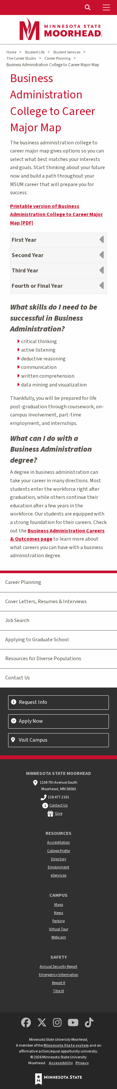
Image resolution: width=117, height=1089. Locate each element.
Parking (58, 921)
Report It (58, 983)
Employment (58, 867)
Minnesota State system (66, 1045)
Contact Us (17, 677)
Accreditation (58, 842)
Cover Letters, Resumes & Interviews (46, 601)
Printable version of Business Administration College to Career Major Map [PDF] (56, 214)
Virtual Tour (58, 929)
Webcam (58, 937)
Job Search (17, 620)
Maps (58, 905)
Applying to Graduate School (37, 639)
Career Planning (58, 58)
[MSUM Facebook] (26, 1023)
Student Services (66, 52)
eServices (58, 875)
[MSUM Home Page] (58, 29)
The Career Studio (21, 58)
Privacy (82, 1063)
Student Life (35, 52)
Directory (58, 859)
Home (11, 52)
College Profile (58, 851)
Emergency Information (58, 975)
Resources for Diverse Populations (43, 658)
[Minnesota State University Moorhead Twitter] (41, 1023)
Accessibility (61, 1063)
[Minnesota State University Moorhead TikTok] (89, 1023)
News (58, 913)
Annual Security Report (58, 966)
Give (58, 813)
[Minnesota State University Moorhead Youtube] (73, 1023)
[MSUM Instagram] (57, 1023)
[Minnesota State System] (58, 1079)
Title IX (58, 991)
